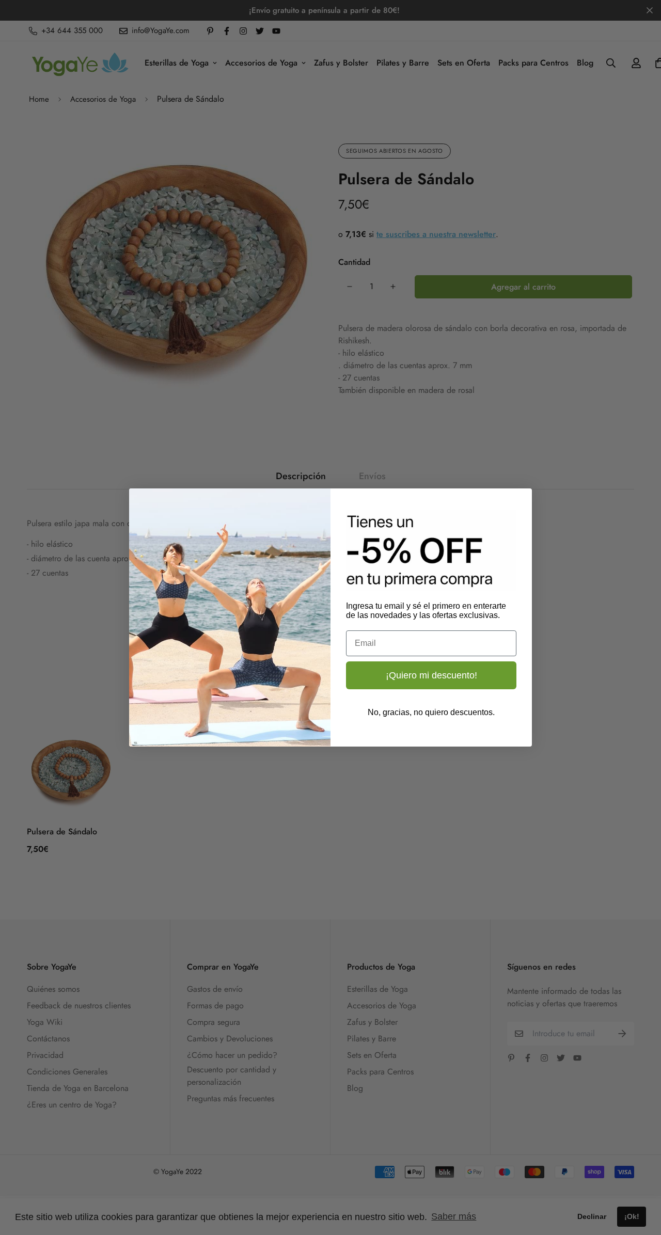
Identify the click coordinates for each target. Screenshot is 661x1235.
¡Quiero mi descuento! (431, 675)
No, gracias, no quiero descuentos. (431, 712)
